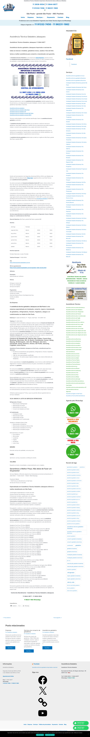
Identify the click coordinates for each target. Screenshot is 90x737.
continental (70, 545)
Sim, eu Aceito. (40, 734)
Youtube (36, 664)
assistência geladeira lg (72, 502)
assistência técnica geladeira (73, 523)
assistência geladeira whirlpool (73, 521)
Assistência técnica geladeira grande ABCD (20, 115)
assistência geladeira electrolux (74, 488)
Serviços (35, 724)
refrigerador (70, 572)
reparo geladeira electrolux (74, 579)
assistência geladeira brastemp (74, 475)
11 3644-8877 (51, 4)
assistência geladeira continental (74, 480)
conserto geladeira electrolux (74, 542)
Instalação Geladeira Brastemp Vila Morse (76, 241)
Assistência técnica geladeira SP (18, 111)
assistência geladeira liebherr (73, 504)
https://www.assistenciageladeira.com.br (20, 262)
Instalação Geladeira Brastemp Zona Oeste (76, 99)
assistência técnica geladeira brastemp (75, 527)
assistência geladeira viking (73, 518)
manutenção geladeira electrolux (75, 566)
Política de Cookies (50, 734)
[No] (88, 734)
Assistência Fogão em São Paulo (74, 393)
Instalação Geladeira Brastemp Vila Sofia (76, 126)
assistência (82, 467)
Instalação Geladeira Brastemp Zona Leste (76, 101)
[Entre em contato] (76, 293)
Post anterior (7, 617)
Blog (65, 724)
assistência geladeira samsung (73, 510)
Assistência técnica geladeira (17, 108)
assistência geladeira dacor (73, 483)
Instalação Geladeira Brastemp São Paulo (76, 87)
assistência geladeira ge (72, 494)
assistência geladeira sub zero (73, 515)
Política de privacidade (45, 724)
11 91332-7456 (43, 24)
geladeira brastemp (72, 548)
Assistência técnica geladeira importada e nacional (44, 667)
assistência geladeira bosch (73, 472)
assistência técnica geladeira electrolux (74, 532)
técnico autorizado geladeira (73, 585)
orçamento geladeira (71, 569)
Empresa (8, 630)
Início (25, 724)
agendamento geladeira (72, 467)
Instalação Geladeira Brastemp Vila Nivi (76, 234)
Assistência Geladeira (42, 198)
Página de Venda (63, 730)
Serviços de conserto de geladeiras (32, 631)
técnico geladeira (71, 588)
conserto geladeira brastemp (74, 539)
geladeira (78, 545)
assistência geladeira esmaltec (73, 491)
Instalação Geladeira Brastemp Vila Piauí (76, 193)
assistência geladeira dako (73, 486)
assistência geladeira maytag (73, 507)
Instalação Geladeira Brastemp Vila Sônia (76, 124)
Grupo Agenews (40, 57)
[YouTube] (42, 718)
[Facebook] (42, 685)
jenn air (68, 560)
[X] (42, 696)
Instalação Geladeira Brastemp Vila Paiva (76, 218)
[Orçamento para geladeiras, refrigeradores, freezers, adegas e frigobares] (76, 267)
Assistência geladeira (49, 630)
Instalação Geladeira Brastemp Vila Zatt (76, 103)
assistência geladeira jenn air (73, 499)
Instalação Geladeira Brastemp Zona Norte (76, 96)
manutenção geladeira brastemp (75, 563)
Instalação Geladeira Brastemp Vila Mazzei (76, 252)
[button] (43, 17)
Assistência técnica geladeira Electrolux (76, 80)
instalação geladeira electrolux (74, 557)
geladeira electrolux (72, 551)
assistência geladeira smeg (73, 512)
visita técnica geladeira (72, 590)
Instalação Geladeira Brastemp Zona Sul (76, 94)
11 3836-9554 (38, 4)
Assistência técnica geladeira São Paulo (20, 110)
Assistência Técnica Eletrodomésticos (75, 395)
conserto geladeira (71, 536)
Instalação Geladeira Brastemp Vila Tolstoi (76, 112)
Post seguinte (58, 617)
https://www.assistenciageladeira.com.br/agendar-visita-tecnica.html (28, 267)
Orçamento (55, 724)
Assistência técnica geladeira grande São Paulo (21, 113)
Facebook (69, 59)
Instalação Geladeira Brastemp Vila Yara (76, 106)
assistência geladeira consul (73, 477)
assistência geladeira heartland (74, 496)
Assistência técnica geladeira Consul (75, 75)
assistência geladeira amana (73, 469)
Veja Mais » (10, 647)
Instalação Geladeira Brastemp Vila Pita (76, 182)
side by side (70, 582)
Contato (61, 724)
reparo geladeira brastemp (73, 575)
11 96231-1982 (61, 24)
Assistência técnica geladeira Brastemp (76, 78)
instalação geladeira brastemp (74, 554)
